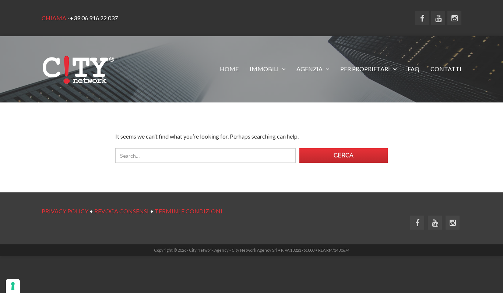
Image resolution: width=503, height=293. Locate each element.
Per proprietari (365, 68)
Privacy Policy (65, 210)
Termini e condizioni (188, 210)
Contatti (445, 68)
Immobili (265, 68)
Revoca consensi (121, 210)
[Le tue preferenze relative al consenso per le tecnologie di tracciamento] (13, 286)
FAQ (413, 68)
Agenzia (310, 68)
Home (229, 68)
